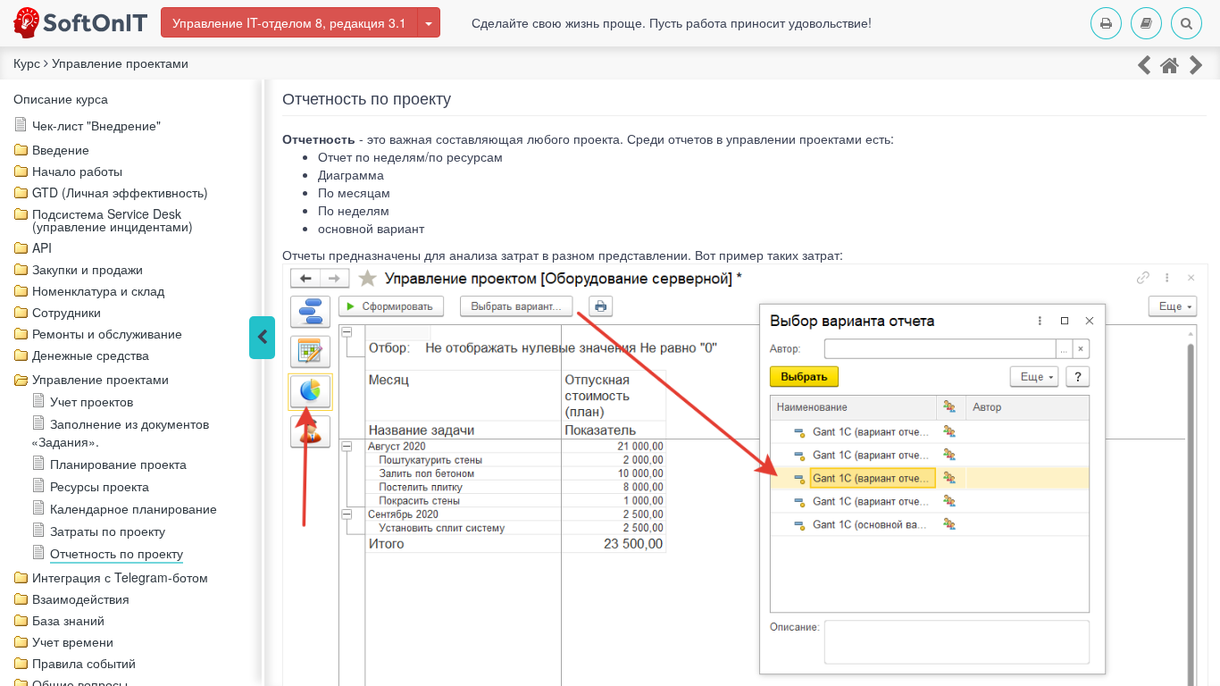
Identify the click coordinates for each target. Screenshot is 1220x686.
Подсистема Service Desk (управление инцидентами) (112, 220)
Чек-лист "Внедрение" (96, 125)
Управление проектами (100, 379)
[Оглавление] (1146, 23)
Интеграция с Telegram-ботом (120, 577)
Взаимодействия (81, 598)
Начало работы (77, 171)
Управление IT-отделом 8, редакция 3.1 (289, 22)
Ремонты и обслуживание (107, 333)
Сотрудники (66, 312)
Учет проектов (91, 401)
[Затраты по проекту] (1143, 63)
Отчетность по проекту (116, 553)
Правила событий (84, 663)
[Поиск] (1186, 23)
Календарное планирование (133, 508)
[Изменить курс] (428, 22)
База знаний (68, 620)
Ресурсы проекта (99, 486)
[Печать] (1106, 23)
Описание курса (60, 98)
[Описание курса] (1170, 63)
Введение (60, 149)
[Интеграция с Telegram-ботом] (1196, 63)
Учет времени (72, 641)
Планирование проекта (118, 464)
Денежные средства (90, 355)
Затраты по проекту (107, 531)
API (42, 247)
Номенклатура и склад (98, 290)
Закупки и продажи (87, 269)
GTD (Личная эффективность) (120, 192)
